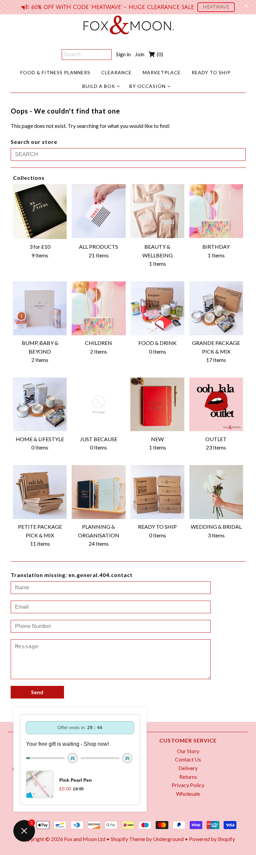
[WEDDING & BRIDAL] (216, 492)
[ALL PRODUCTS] (99, 211)
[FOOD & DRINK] (157, 308)
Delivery (188, 768)
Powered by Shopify (212, 839)
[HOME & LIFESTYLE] (40, 404)
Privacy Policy (188, 785)
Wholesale (188, 793)
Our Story (188, 751)
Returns (188, 776)
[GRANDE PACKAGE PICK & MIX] (216, 308)
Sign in (123, 54)
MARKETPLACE (162, 72)
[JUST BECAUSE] (99, 404)
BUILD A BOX (98, 86)
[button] (216, 7)
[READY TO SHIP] (157, 492)
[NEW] (157, 404)
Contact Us (188, 759)
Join (139, 54)
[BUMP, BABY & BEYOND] (40, 308)
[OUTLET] (216, 404)
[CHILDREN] (99, 308)
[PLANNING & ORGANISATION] (99, 492)
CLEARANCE (116, 72)
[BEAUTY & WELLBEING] (157, 211)
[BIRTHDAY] (216, 211)
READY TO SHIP (211, 72)
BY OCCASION (147, 86)
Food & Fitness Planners (55, 72)
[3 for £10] (40, 211)
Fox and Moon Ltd (84, 839)
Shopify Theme (128, 839)
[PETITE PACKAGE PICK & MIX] (40, 492)
